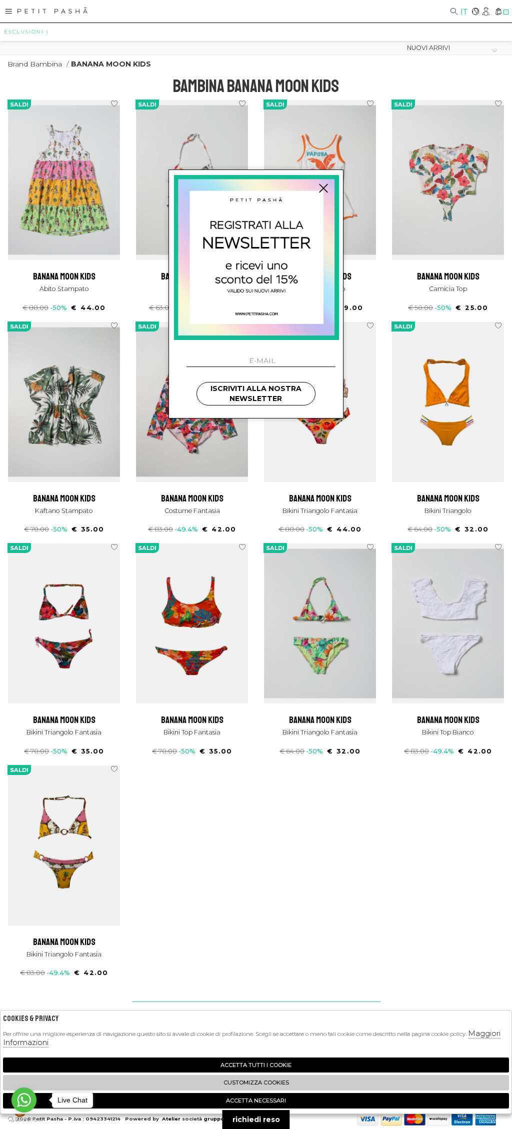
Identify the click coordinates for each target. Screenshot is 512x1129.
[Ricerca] (454, 12)
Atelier (171, 1119)
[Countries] (475, 12)
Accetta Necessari (256, 1100)
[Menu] (8, 11)
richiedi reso (256, 1119)
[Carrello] (498, 12)
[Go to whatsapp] (24, 1100)
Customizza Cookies (256, 1082)
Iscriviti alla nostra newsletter (256, 393)
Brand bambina (35, 64)
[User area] (487, 12)
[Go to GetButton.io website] (24, 1119)
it (463, 12)
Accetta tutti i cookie (256, 1065)
